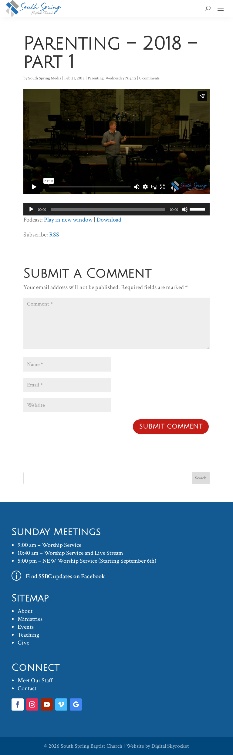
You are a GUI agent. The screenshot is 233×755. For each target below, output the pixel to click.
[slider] (198, 208)
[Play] (31, 209)
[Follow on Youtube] (47, 704)
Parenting (95, 78)
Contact (27, 688)
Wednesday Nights (120, 78)
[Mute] (185, 209)
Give (23, 643)
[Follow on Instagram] (32, 704)
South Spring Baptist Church (91, 746)
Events (26, 627)
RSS (54, 235)
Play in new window (68, 220)
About (25, 611)
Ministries (30, 619)
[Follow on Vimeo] (61, 704)
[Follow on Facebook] (18, 704)
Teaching (28, 635)
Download (108, 220)
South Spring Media (44, 78)
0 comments (149, 78)
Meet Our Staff (35, 680)
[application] (116, 209)
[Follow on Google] (76, 704)
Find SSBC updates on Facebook (65, 576)
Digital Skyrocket (170, 746)
